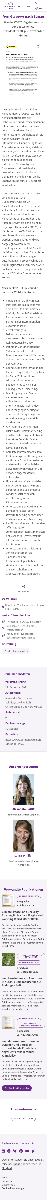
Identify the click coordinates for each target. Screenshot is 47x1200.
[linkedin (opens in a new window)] (3, 1151)
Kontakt (6, 1177)
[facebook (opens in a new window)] (21, 1151)
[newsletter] (33, 1151)
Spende (17, 1164)
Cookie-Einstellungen (13, 1188)
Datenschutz (9, 1184)
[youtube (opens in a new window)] (27, 1151)
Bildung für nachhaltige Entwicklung (31, 956)
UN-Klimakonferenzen (29, 896)
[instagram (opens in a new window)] (8, 1151)
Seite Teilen (23, 591)
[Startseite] (11, 5)
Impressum (8, 1181)
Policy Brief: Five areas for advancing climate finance (20, 635)
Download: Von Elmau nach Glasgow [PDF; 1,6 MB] (25, 606)
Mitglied (7, 1168)
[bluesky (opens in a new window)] (15, 1151)
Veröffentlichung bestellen (16, 651)
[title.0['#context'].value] (8, 900)
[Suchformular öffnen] (36, 3)
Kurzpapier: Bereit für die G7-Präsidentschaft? (22, 627)
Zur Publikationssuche (17, 1088)
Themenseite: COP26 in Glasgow (23, 621)
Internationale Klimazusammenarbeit (31, 1025)
